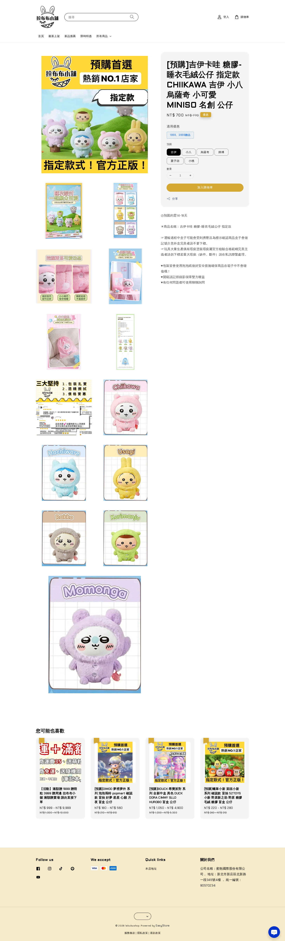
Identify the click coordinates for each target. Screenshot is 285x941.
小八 (189, 152)
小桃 (191, 161)
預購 (169, 144)
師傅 (221, 152)
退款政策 (155, 933)
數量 (169, 169)
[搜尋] (132, 17)
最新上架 (54, 36)
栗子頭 (175, 161)
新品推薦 (70, 36)
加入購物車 (205, 187)
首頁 (41, 36)
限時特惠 (86, 36)
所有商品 (102, 36)
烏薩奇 (205, 152)
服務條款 (129, 933)
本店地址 (151, 868)
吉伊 (174, 152)
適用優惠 (173, 126)
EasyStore (163, 925)
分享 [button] (175, 198)
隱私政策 (142, 933)
